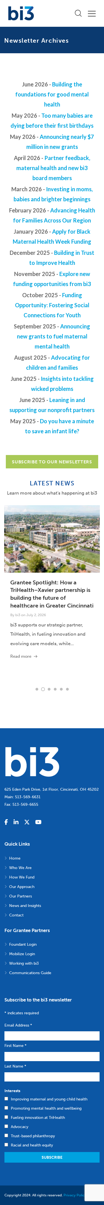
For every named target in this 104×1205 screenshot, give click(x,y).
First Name (15, 1045)
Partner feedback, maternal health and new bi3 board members (53, 167)
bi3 (17, 615)
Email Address (18, 1025)
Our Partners (20, 896)
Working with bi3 (24, 963)
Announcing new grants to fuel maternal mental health (53, 336)
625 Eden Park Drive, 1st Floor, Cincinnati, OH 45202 (51, 789)
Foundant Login (23, 944)
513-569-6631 (27, 797)
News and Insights (25, 905)
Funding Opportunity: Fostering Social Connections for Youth (52, 305)
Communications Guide (30, 973)
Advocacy (19, 1126)
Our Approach (21, 886)
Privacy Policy (75, 1195)
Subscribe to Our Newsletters (52, 461)
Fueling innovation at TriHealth (38, 1117)
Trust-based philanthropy (33, 1136)
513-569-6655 (25, 804)
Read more (20, 656)
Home (15, 858)
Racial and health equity (32, 1145)
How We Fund (21, 877)
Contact (16, 915)
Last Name (15, 1066)
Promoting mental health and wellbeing (46, 1108)
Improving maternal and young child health (49, 1099)
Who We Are (20, 867)
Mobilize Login (22, 954)
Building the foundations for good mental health (52, 94)
